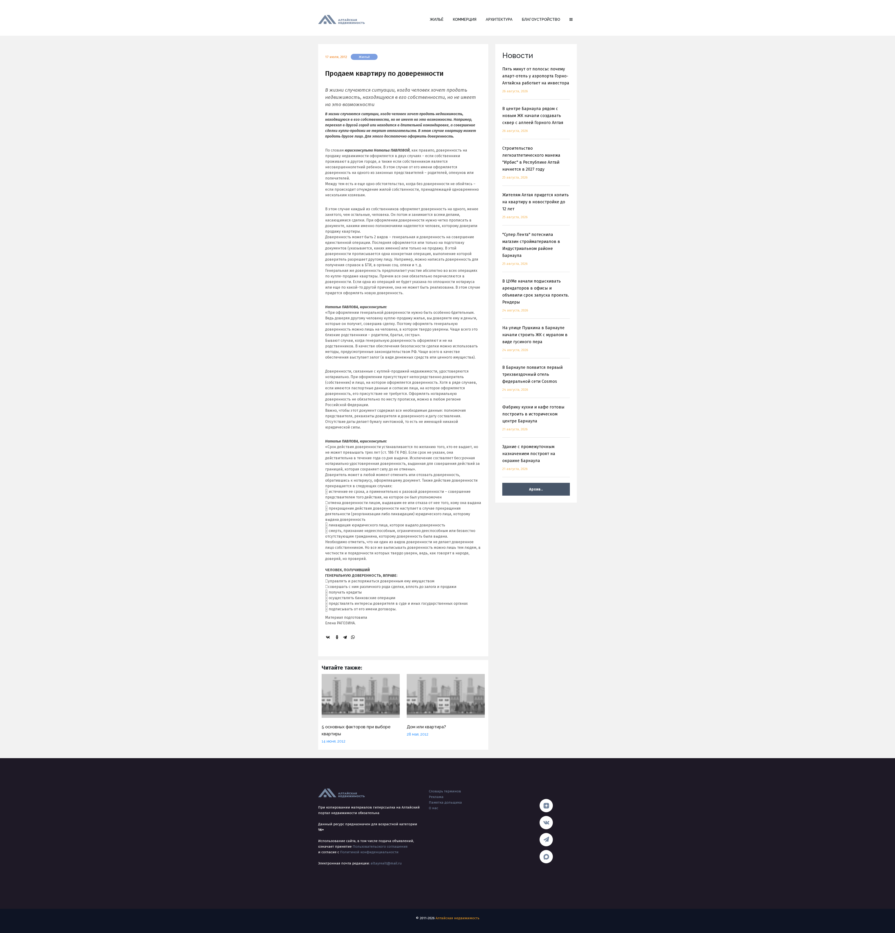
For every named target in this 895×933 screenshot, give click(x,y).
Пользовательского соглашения (380, 846)
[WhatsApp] (353, 637)
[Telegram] (345, 637)
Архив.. (536, 489)
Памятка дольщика (445, 802)
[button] (571, 19)
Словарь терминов (445, 791)
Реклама (436, 797)
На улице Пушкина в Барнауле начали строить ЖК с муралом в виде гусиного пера (535, 338)
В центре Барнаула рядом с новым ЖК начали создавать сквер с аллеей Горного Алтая (532, 119)
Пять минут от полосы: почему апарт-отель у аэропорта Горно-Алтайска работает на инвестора (535, 79)
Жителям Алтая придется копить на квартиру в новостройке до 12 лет (535, 205)
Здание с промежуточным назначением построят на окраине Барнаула (528, 457)
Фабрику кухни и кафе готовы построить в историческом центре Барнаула (533, 417)
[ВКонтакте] (328, 637)
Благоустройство (541, 19)
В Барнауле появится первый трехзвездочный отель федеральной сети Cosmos (532, 378)
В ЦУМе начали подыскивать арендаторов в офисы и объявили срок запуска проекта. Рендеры (535, 295)
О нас (433, 808)
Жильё (437, 19)
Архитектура (499, 19)
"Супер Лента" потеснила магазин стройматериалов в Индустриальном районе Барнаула (531, 249)
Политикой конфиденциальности (369, 852)
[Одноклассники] (337, 637)
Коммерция (464, 19)
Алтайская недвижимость (457, 918)
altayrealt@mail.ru (386, 863)
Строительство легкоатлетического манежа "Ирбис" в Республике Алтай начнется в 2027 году (531, 163)
